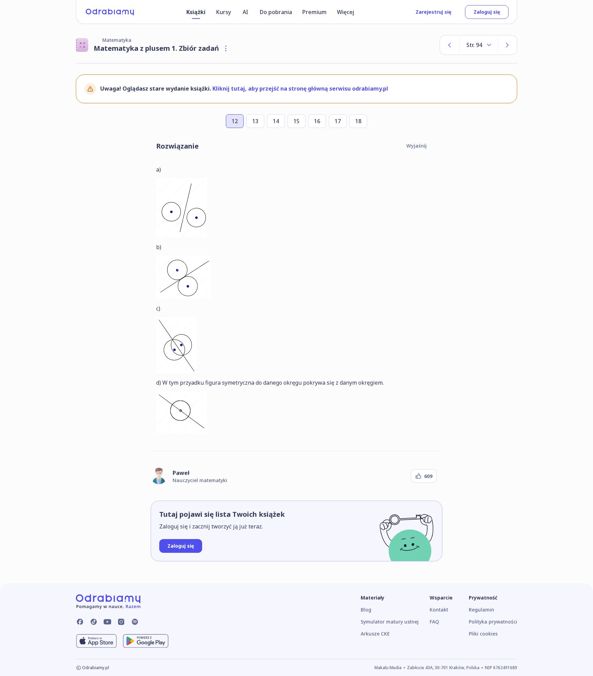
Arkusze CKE (375, 633)
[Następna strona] (507, 45)
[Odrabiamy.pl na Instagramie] (121, 622)
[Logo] (109, 12)
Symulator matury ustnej (390, 621)
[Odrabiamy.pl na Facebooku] (80, 622)
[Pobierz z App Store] (96, 641)
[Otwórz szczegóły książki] (226, 48)
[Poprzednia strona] (449, 45)
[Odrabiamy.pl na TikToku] (94, 622)
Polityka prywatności (493, 621)
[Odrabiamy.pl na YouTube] (107, 622)
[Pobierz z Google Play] (146, 641)
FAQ (434, 621)
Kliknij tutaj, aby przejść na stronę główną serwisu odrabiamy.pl (300, 88)
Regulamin (481, 609)
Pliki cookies (483, 633)
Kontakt (439, 609)
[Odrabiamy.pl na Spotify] (135, 622)
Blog (366, 609)
